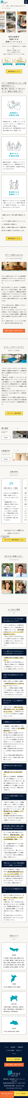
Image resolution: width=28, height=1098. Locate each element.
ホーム (3, 6)
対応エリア (19, 1050)
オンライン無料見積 (14, 413)
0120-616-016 (9, 1085)
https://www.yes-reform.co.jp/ (14, 1088)
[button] (19, 428)
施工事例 (13, 1047)
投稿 (7, 6)
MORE (6, 437)
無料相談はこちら (14, 71)
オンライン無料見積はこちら (14, 540)
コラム (14, 1053)
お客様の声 (20, 1047)
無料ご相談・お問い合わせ (14, 331)
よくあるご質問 (10, 1050)
